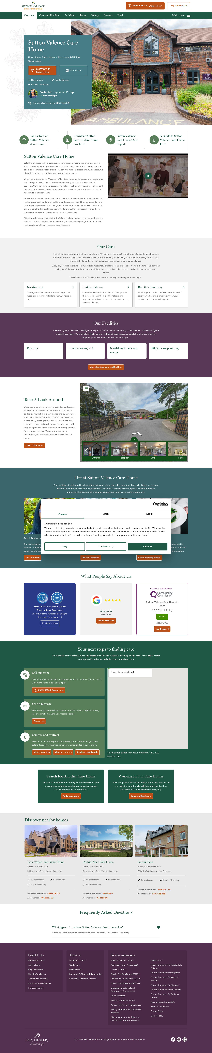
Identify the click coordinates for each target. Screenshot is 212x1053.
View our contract (63, 752)
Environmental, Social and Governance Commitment (123, 989)
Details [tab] (106, 514)
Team (83, 15)
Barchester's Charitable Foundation (85, 974)
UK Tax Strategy (118, 995)
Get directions (34, 61)
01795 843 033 (163, 890)
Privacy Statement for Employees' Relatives (126, 1011)
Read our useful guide (87, 752)
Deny (64, 546)
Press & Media (75, 969)
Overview (29, 15)
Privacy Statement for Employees (126, 1005)
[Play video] (148, 176)
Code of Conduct (119, 969)
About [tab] (149, 514)
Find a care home (71, 796)
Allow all (147, 546)
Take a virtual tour (34, 445)
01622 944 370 (53, 894)
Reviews (108, 15)
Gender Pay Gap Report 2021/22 (125, 974)
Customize (104, 546)
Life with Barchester (37, 974)
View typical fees (42, 752)
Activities (70, 15)
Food (120, 15)
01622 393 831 (47, 898)
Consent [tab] (62, 514)
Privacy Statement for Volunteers (166, 989)
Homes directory (36, 988)
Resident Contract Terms (122, 960)
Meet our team (33, 558)
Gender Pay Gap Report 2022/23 (125, 979)
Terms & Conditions (160, 1006)
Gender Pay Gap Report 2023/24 (125, 983)
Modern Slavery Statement (123, 1000)
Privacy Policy (157, 1011)
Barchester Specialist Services (82, 979)
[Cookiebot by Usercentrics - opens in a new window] (155, 504)
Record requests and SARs (163, 1002)
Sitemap (125, 1039)
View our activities (90, 558)
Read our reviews (50, 623)
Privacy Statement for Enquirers (165, 973)
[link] (51, 863)
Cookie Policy (157, 1016)
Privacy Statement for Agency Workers (164, 979)
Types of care (34, 965)
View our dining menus (149, 558)
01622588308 (140, 5)
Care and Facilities (49, 15)
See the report (162, 629)
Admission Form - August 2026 (124, 965)
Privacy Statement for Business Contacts (165, 996)
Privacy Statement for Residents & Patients (166, 966)
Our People (74, 965)
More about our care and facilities (106, 367)
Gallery (95, 15)
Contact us (181, 5)
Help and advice (35, 969)
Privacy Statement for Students (165, 985)
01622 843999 (63, 103)
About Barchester (77, 960)
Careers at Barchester (141, 796)
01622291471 (107, 894)
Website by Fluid (137, 1039)
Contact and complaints (39, 983)
